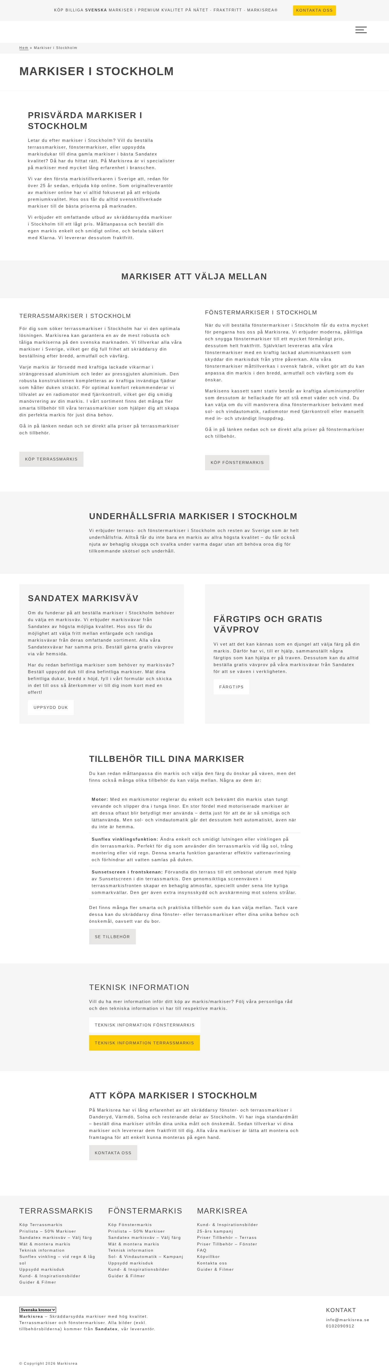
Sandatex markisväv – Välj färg (55, 1237)
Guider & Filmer (37, 1282)
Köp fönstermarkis (237, 462)
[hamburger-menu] (361, 30)
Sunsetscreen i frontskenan (126, 871)
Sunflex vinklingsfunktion (124, 839)
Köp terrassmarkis (51, 459)
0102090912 (340, 1326)
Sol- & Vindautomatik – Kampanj (145, 1256)
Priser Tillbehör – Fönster (227, 1244)
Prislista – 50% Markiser (47, 1231)
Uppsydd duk (51, 707)
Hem (23, 48)
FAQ (202, 1250)
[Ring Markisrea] (354, 10)
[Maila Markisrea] (364, 10)
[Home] (50, 30)
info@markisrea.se (348, 1319)
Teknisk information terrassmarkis (144, 1043)
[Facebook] (344, 10)
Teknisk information (42, 1250)
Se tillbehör (112, 936)
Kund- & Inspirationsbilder (50, 1276)
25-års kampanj (215, 1231)
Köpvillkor (208, 1256)
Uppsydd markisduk (42, 1269)
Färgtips (231, 687)
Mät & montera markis (45, 1244)
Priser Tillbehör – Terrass (227, 1237)
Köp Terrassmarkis (41, 1224)
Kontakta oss (314, 10)
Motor (99, 799)
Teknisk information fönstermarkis (145, 1025)
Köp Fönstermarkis (130, 1224)
